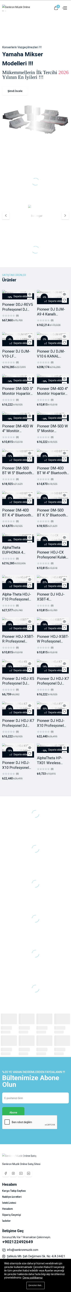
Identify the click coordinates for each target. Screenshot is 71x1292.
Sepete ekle (20, 296)
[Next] (65, 215)
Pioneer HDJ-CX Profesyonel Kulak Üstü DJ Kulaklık (51, 557)
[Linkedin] (28, 1173)
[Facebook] (5, 1173)
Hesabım (7, 1208)
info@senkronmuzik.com (22, 1250)
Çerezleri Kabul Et (36, 1285)
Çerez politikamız (33, 1277)
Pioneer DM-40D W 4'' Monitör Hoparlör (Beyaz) (17, 431)
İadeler (6, 1220)
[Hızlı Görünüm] (29, 294)
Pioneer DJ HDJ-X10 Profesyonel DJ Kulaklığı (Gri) (16, 767)
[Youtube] (20, 1173)
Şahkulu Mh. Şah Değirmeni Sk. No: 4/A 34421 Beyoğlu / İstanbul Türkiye (36, 1258)
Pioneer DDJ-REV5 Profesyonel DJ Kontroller (17, 309)
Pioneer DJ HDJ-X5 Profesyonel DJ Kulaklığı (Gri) (18, 683)
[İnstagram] (13, 1173)
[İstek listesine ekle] (64, 300)
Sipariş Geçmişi (11, 1214)
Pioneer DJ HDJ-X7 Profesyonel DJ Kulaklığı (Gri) (18, 725)
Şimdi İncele (15, 91)
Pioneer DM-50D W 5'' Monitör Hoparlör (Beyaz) (52, 431)
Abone (13, 1112)
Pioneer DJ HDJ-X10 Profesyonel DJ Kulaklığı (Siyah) (52, 725)
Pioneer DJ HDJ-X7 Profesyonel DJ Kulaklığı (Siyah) (53, 683)
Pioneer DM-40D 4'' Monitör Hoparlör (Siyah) (52, 393)
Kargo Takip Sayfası (14, 1190)
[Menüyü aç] (64, 7)
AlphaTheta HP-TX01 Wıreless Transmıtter (49, 763)
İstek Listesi (9, 1202)
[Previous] (5, 215)
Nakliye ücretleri (12, 1196)
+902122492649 (17, 1242)
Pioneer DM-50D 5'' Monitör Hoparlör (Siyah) (17, 393)
